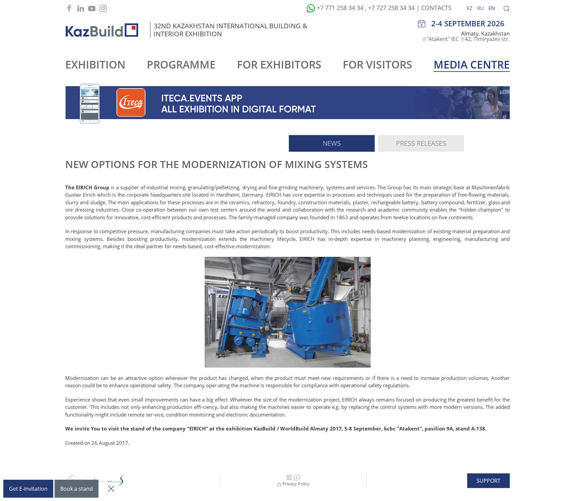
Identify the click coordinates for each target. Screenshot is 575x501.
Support (488, 480)
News (332, 143)
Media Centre (472, 64)
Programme (181, 64)
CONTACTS (436, 8)
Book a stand (76, 488)
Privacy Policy (295, 484)
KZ (470, 8)
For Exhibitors (279, 64)
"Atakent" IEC (443, 39)
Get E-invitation (28, 488)
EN (491, 8)
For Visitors (377, 64)
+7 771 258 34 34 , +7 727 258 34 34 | (368, 8)
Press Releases (421, 143)
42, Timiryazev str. (487, 39)
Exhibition (95, 64)
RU (481, 8)
